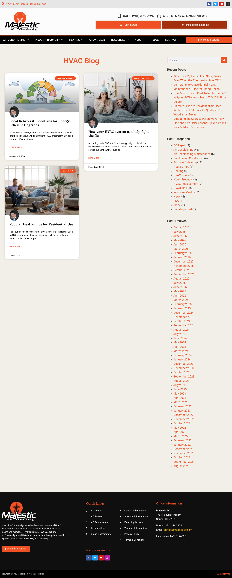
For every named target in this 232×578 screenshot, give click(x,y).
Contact (170, 39)
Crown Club (97, 39)
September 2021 (183, 461)
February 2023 (182, 406)
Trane (177, 205)
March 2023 (180, 402)
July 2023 (179, 385)
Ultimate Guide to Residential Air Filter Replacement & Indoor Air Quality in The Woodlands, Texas (198, 110)
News (177, 196)
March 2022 (180, 436)
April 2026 (179, 244)
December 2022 (183, 414)
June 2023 (180, 389)
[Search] (224, 60)
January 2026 (182, 257)
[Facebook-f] (89, 558)
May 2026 (179, 240)
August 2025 (181, 278)
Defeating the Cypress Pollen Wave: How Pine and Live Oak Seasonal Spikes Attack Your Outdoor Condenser (199, 123)
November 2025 (183, 265)
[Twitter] (215, 4)
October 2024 (181, 321)
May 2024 (179, 342)
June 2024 (180, 338)
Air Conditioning (14, 39)
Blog (155, 39)
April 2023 (179, 397)
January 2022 (182, 444)
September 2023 (183, 376)
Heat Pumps (181, 166)
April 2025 (179, 295)
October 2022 (181, 423)
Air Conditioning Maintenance (192, 154)
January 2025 (182, 308)
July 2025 (179, 282)
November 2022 (183, 419)
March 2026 (180, 248)
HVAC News (181, 175)
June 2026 (180, 236)
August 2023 (181, 380)
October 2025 (181, 270)
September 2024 (183, 325)
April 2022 (179, 432)
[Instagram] (228, 4)
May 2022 (179, 427)
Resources (118, 39)
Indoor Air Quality (47, 39)
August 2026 (181, 227)
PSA (176, 200)
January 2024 (182, 359)
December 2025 (183, 261)
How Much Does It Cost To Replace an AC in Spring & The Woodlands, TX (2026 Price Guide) (199, 97)
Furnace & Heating (185, 162)
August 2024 (181, 329)
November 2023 (183, 368)
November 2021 (183, 453)
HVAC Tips (180, 188)
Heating (74, 39)
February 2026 (182, 253)
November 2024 (183, 316)
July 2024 (179, 334)
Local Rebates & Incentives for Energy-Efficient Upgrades (40, 123)
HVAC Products (183, 179)
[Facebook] (209, 4)
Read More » (15, 147)
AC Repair (179, 145)
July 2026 (179, 231)
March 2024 (180, 351)
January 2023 (182, 410)
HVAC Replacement (185, 183)
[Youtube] (221, 4)
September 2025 (183, 274)
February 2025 (182, 304)
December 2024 (183, 312)
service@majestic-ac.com (178, 529)
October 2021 (181, 457)
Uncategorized (182, 209)
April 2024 (179, 346)
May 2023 (179, 393)
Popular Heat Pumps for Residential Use (41, 224)
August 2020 (181, 466)
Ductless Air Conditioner (188, 158)
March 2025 (180, 299)
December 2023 (183, 363)
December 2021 (183, 449)
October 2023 (181, 372)
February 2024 (182, 355)
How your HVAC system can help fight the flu (118, 134)
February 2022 (182, 440)
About (139, 39)
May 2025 (179, 291)
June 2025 (180, 287)
